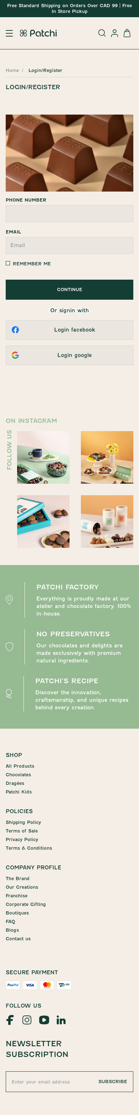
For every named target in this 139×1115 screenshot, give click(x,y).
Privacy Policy (22, 839)
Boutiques (17, 913)
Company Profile (33, 867)
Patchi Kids (19, 792)
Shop (14, 755)
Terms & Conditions (29, 848)
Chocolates (18, 774)
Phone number (26, 200)
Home (12, 70)
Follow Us (23, 1006)
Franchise (16, 895)
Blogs (12, 930)
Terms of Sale (22, 831)
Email (13, 232)
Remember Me (32, 263)
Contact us (18, 938)
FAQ (10, 921)
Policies (19, 811)
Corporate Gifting (26, 904)
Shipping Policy (23, 822)
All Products (20, 766)
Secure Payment (32, 972)
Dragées (15, 783)
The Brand (18, 878)
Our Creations (22, 887)
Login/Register (45, 70)
